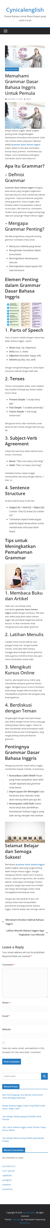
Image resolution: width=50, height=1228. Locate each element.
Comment (8, 964)
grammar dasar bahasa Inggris (26, 144)
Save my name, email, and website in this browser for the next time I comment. (23, 1050)
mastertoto (7, 1189)
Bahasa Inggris (12, 69)
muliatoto (6, 1184)
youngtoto (7, 1180)
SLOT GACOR (8, 1171)
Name (6, 1002)
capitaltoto (7, 1175)
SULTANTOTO (8, 1166)
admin (28, 99)
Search (44, 1076)
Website (6, 1029)
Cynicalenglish (25, 9)
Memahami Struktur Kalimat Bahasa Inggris (25, 921)
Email (6, 1016)
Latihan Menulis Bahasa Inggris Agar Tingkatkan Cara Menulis (25, 932)
